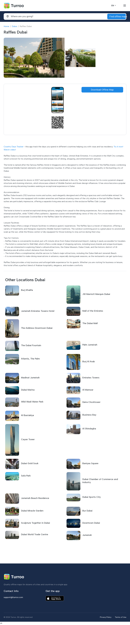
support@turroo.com (13, 597)
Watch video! (10, 149)
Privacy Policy (105, 617)
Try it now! (118, 146)
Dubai (14, 26)
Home (6, 26)
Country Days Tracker (13, 146)
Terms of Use (120, 617)
